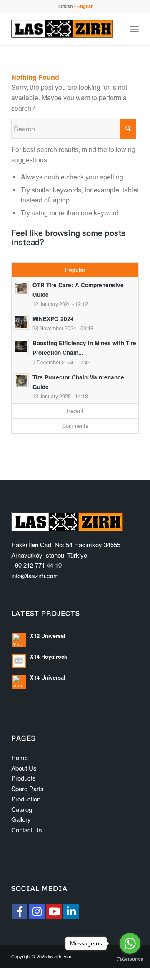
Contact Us (26, 829)
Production (25, 798)
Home (19, 757)
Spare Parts (27, 788)
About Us (24, 767)
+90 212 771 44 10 (36, 565)
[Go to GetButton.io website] (130, 959)
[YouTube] (54, 911)
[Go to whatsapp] (130, 943)
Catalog (21, 809)
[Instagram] (37, 911)
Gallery (21, 819)
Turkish (65, 6)
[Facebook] (20, 911)
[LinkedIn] (71, 911)
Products (23, 777)
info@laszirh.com (35, 575)
